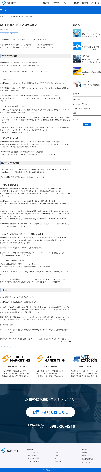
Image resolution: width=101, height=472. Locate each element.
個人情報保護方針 (87, 459)
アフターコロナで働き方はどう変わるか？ (17, 339)
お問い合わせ (95, 3)
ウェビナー (58, 461)
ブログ (57, 458)
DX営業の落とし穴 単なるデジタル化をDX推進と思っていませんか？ (90, 49)
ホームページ (4, 34)
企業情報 (76, 3)
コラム (57, 455)
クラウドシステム (33, 452)
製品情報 (46, 3)
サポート (66, 3)
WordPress (14, 34)
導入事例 (56, 3)
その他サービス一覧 (33, 461)
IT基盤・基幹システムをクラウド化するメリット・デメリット (91, 61)
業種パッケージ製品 (33, 458)
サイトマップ (86, 462)
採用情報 (85, 3)
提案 (57, 452)
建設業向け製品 (32, 455)
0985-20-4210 (62, 426)
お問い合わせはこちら (50, 412)
